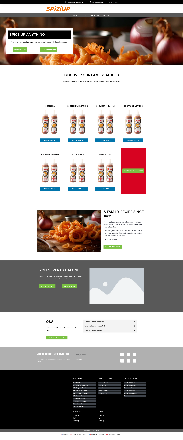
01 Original (77, 382)
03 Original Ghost (79, 388)
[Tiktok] (128, 361)
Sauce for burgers (130, 393)
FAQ (74, 418)
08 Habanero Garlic (80, 393)
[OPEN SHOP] (79, 15)
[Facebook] (122, 354)
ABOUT (76, 415)
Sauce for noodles (130, 396)
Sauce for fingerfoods (132, 388)
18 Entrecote (78, 404)
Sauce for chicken (130, 385)
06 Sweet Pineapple (80, 390)
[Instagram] (128, 354)
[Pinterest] (134, 361)
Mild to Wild (102, 385)
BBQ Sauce (102, 393)
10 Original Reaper (80, 398)
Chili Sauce (102, 388)
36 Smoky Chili (78, 407)
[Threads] (122, 361)
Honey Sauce (103, 390)
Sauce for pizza (129, 382)
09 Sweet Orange (79, 396)
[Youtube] (134, 354)
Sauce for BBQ (129, 390)
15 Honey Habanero (80, 401)
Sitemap (76, 421)
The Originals (103, 382)
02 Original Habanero (81, 385)
